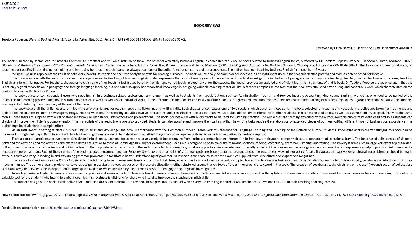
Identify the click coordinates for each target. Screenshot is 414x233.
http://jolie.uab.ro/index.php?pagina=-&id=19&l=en (86, 208)
